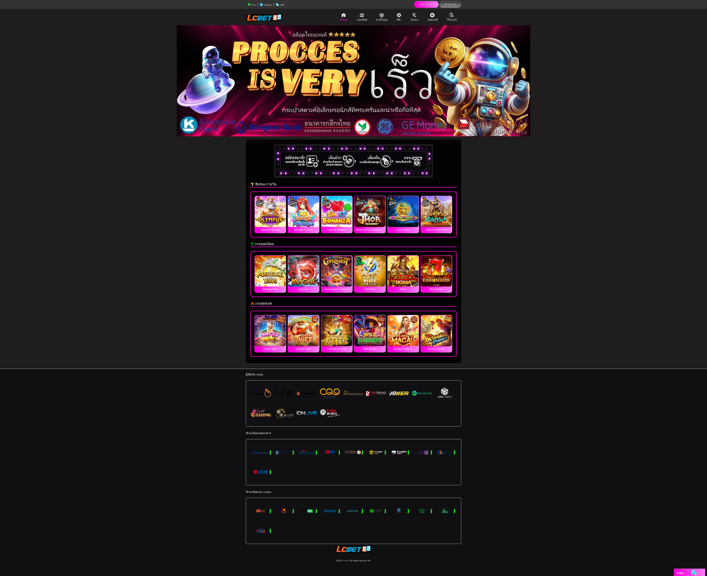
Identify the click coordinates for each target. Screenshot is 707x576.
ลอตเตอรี (433, 19)
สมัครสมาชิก (426, 4)
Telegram (267, 5)
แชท (281, 5)
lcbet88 (346, 560)
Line (253, 5)
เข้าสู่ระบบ (450, 4)
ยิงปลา (415, 19)
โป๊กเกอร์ (452, 19)
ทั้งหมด (344, 19)
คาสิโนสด (382, 19)
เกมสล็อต (362, 19)
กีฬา (399, 19)
